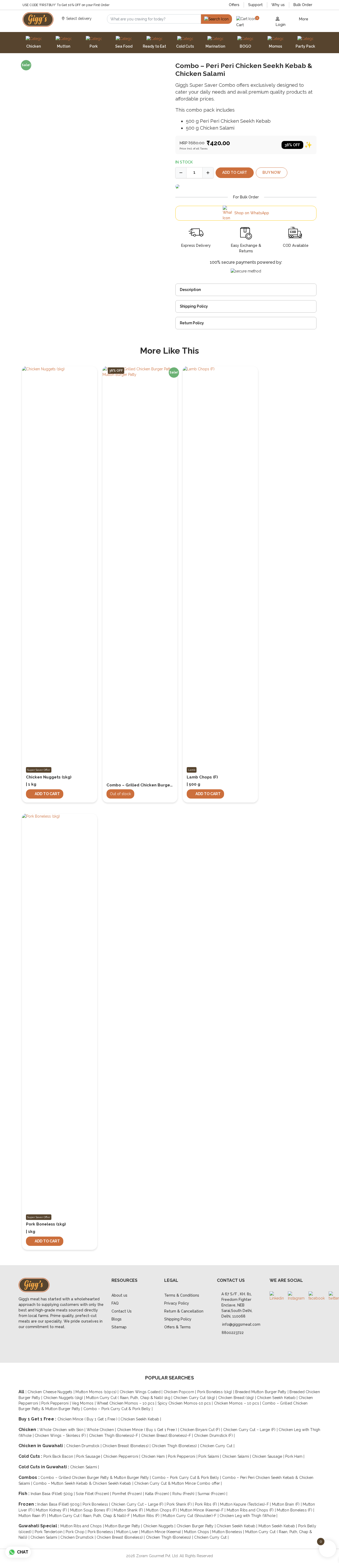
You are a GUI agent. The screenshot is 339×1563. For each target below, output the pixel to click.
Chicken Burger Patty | (197, 1526)
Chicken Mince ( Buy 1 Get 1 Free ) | (89, 1419)
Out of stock (120, 794)
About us (119, 1295)
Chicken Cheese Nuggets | (51, 1392)
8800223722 (233, 1332)
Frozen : (28, 1504)
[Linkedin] (277, 1296)
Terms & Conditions (181, 1295)
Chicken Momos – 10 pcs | (238, 1403)
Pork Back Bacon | (59, 1456)
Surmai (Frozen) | (212, 1494)
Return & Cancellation (183, 1311)
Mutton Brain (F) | (287, 1504)
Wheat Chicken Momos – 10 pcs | (127, 1403)
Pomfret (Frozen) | (128, 1494)
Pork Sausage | (89, 1456)
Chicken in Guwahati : (42, 1445)
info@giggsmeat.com (241, 1324)
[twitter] (334, 1296)
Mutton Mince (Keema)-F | (203, 1510)
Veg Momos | (84, 1403)
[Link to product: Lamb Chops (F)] (220, 566)
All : (23, 1391)
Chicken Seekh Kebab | (277, 1398)
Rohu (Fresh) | (185, 1494)
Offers (234, 5)
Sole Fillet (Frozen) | (94, 1494)
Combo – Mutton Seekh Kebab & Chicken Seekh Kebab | (83, 1483)
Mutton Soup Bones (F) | (92, 1510)
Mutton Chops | (198, 1532)
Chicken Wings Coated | (142, 1392)
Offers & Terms (177, 1327)
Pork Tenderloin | (50, 1532)
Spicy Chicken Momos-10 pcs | (186, 1403)
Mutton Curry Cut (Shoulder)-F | (191, 1516)
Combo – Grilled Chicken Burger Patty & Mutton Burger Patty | (96, 1477)
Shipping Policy (194, 306)
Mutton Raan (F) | (34, 1516)
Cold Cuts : (31, 1456)
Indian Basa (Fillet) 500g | (53, 1494)
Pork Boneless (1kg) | (216, 1392)
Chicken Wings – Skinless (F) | (62, 1435)
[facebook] (317, 1296)
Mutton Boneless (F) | (295, 1510)
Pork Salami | (210, 1456)
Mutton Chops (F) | (163, 1510)
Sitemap (119, 1327)
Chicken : (29, 1429)
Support (255, 5)
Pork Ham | (294, 1456)
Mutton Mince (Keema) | (162, 1532)
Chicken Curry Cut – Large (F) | (251, 1430)
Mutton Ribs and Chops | (82, 1526)
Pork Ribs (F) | (207, 1504)
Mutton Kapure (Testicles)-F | (246, 1504)
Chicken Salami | (237, 1456)
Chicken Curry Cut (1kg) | (195, 1398)
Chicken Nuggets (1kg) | (64, 1398)
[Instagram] (296, 1296)
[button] (251, 22)
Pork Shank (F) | (181, 1504)
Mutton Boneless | (228, 1532)
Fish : (25, 1493)
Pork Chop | (77, 1532)
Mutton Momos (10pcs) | (97, 1392)
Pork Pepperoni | (56, 1403)
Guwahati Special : (39, 1525)
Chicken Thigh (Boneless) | (176, 1446)
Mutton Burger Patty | (124, 1526)
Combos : (30, 1477)
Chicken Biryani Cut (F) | (201, 1430)
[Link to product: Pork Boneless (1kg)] (59, 1014)
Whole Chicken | (102, 1430)
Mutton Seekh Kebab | (278, 1526)
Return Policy (192, 323)
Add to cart (234, 172)
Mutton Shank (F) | (130, 1510)
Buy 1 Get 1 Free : (38, 1418)
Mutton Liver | (128, 1532)
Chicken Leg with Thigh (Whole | (248, 1516)
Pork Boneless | (97, 1504)
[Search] (216, 19)
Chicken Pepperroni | (122, 1456)
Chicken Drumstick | (84, 1446)
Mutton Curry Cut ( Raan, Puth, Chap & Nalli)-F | (91, 1516)
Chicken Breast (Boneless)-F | (167, 1435)
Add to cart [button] (47, 794)
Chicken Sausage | (268, 1456)
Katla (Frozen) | (158, 1494)
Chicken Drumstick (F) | (214, 1435)
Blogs (116, 1319)
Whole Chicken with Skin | (62, 1430)
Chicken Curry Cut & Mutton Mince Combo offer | (178, 1483)
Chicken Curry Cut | (217, 1446)
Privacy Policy (176, 1303)
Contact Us (121, 1311)
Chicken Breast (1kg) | (237, 1398)
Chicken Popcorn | (180, 1392)
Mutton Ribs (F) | (148, 1516)
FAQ (115, 1303)
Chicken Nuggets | (160, 1526)
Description (190, 290)
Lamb (191, 769)
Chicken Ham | (154, 1456)
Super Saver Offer (38, 769)
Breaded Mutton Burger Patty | (262, 1392)
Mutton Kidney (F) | (53, 1510)
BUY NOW (271, 172)
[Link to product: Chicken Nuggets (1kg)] (59, 393)
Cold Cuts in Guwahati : (44, 1466)
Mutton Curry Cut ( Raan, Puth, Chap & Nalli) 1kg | (129, 1398)
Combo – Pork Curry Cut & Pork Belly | (118, 1409)
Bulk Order (302, 5)
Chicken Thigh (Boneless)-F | (115, 1435)
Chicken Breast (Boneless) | (127, 1446)
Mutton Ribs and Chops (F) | (252, 1510)
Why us (278, 5)
